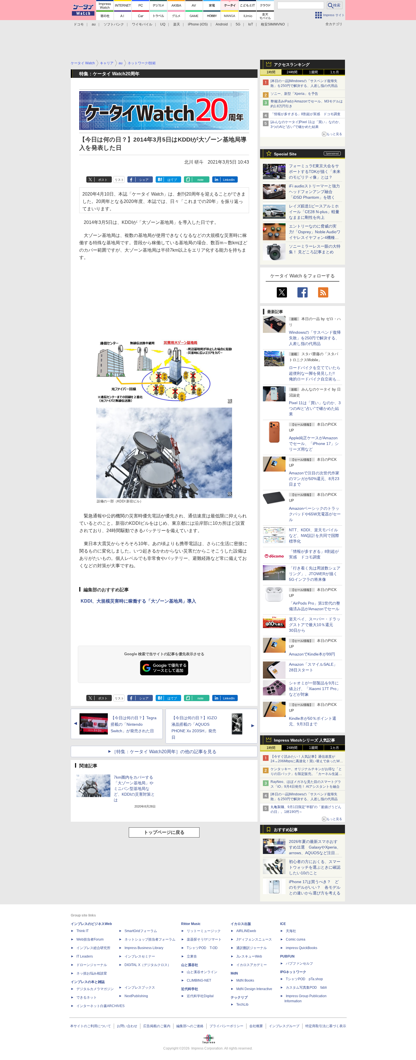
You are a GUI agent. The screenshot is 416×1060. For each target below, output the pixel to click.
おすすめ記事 (286, 829)
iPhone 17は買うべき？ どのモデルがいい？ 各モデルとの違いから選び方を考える (314, 887)
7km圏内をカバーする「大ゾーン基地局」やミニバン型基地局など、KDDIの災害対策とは (134, 788)
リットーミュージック (204, 931)
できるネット (86, 997)
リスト (119, 179)
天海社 (291, 931)
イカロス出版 (241, 924)
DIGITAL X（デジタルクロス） (148, 965)
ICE (283, 924)
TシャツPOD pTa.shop (304, 979)
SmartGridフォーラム (141, 931)
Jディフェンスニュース (254, 939)
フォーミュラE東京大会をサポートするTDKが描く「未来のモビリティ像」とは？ (314, 171)
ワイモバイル (142, 24)
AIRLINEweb (246, 931)
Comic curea (295, 939)
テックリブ (239, 997)
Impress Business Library (144, 948)
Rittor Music (191, 924)
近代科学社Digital (200, 996)
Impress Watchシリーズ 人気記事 (304, 740)
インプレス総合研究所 (93, 948)
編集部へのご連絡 (189, 1026)
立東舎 (192, 956)
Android (222, 24)
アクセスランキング (292, 64)
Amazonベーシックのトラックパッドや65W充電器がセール (315, 514)
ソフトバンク (114, 24)
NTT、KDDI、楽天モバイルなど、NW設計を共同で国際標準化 (314, 535)
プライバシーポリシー (226, 1026)
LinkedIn (229, 179)
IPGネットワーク (293, 972)
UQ (162, 24)
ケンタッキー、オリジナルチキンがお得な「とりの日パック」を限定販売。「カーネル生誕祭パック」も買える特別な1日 (306, 774)
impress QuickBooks (301, 948)
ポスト (103, 179)
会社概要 (256, 1026)
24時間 (292, 72)
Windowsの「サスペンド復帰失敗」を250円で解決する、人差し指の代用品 (315, 338)
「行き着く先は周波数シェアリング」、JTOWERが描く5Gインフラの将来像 (314, 574)
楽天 (176, 24)
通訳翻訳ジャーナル (251, 948)
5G (238, 24)
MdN (234, 973)
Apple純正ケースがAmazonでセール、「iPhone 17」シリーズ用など (314, 443)
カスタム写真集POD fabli (306, 988)
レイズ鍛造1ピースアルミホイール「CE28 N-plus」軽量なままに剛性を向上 (314, 212)
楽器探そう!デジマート (204, 939)
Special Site (285, 154)
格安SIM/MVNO (273, 24)
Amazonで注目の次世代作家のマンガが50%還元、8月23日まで (314, 479)
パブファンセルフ (299, 963)
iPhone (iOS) (198, 24)
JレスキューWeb (249, 956)
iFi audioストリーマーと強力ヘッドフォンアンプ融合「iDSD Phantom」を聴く (314, 192)
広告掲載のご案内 (156, 1026)
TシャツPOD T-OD (202, 948)
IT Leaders (84, 956)
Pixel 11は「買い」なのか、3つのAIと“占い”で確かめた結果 (315, 408)
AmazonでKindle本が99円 (312, 654)
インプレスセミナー (140, 956)
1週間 (313, 72)
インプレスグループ (284, 1026)
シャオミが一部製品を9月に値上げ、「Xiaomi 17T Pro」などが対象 (314, 689)
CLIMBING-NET (199, 980)
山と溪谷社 (189, 965)
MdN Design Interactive (254, 989)
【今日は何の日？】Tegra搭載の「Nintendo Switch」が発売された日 (133, 724)
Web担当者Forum (90, 939)
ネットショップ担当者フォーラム (150, 939)
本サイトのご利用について (90, 1026)
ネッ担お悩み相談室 (91, 973)
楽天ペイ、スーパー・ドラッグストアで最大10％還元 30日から (314, 625)
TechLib (242, 1005)
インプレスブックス (140, 988)
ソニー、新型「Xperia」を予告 (294, 94)
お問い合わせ (127, 1026)
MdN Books (245, 980)
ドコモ (79, 24)
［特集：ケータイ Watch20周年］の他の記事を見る (164, 751)
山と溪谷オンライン (202, 972)
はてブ (172, 179)
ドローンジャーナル (91, 965)
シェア (144, 179)
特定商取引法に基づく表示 (325, 1026)
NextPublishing (136, 996)
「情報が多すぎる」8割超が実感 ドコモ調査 (305, 114)
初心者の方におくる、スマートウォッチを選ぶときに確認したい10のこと (314, 867)
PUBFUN (287, 956)
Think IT (82, 931)
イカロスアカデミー (251, 965)
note (200, 179)
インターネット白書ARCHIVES (100, 1006)
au (94, 24)
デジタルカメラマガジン (95, 989)
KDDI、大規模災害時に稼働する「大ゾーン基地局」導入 (138, 601)
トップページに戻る (164, 832)
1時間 (271, 72)
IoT (250, 24)
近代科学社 (189, 989)
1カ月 (334, 72)
